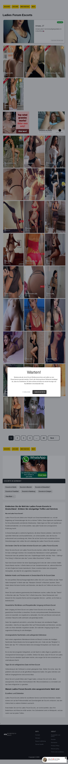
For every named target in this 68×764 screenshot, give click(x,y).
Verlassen (27, 392)
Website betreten (40, 392)
